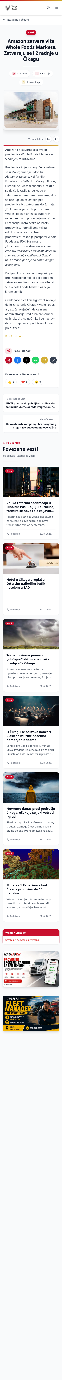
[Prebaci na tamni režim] (48, 7)
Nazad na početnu (18, 19)
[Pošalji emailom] (44, 360)
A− (48, 139)
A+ (56, 139)
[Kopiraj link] (53, 360)
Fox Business (14, 336)
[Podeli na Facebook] (17, 360)
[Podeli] (8, 360)
